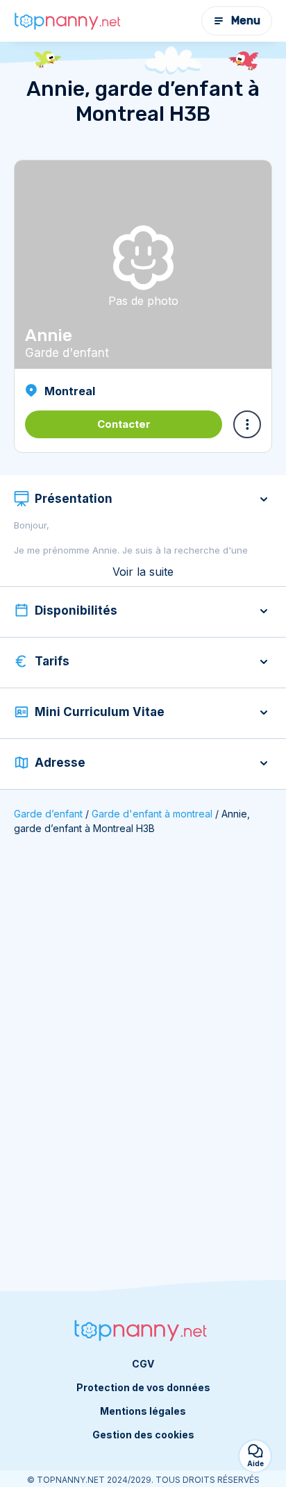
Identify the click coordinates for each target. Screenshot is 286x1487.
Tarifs (52, 661)
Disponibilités (76, 610)
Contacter (124, 424)
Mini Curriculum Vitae (100, 712)
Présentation (73, 499)
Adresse (60, 763)
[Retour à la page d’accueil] (69, 21)
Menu (245, 20)
